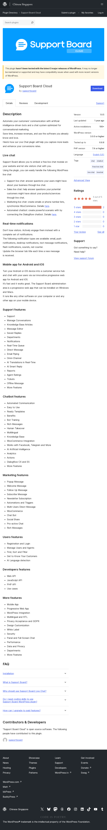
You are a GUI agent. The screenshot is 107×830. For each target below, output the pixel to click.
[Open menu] (102, 4)
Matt (7, 786)
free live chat (97, 167)
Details (9, 103)
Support (100, 103)
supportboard (29, 90)
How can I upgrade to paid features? (22, 710)
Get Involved (87, 757)
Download (97, 88)
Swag (85, 772)
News (6, 762)
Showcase (34, 757)
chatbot (100, 161)
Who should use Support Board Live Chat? (24, 691)
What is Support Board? (15, 682)
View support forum (84, 258)
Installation (8, 673)
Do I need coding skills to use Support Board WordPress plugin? (20, 700)
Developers (60, 767)
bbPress (8, 791)
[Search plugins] (32, 22)
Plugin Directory (10, 12)
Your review (80, 231)
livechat (100, 172)
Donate (86, 767)
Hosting (7, 767)
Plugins (32, 767)
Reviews (23, 103)
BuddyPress (10, 796)
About (6, 757)
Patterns (33, 772)
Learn (58, 757)
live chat (91, 172)
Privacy (6, 772)
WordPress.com (12, 782)
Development (41, 103)
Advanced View (82, 180)
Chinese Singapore (18, 809)
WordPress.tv (63, 772)
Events (84, 762)
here (47, 206)
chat (93, 161)
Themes (33, 762)
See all (101, 231)
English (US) (98, 154)
